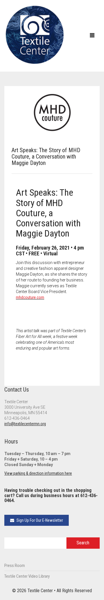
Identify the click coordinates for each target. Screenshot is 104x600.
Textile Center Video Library (27, 576)
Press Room (14, 565)
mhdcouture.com (30, 297)
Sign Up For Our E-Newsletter (39, 520)
